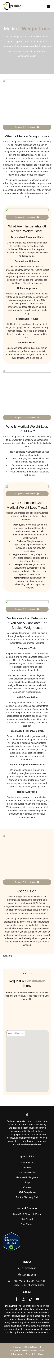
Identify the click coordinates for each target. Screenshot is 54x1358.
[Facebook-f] (16, 1299)
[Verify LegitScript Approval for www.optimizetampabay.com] (11, 1250)
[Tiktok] (30, 1299)
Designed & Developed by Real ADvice (27, 1350)
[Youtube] (37, 1299)
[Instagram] (23, 1299)
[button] (48, 6)
